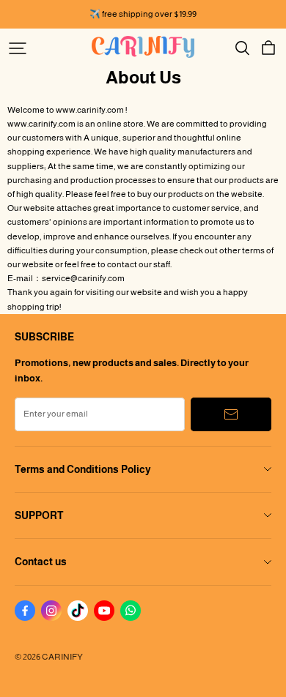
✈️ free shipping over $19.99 (143, 14)
